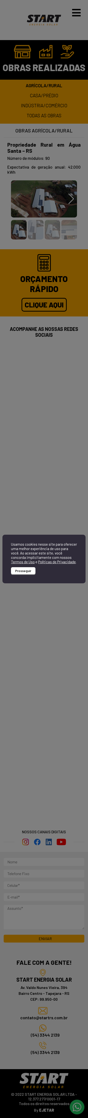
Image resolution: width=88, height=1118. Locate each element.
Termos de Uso (23, 562)
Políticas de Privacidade (57, 562)
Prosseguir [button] (23, 571)
